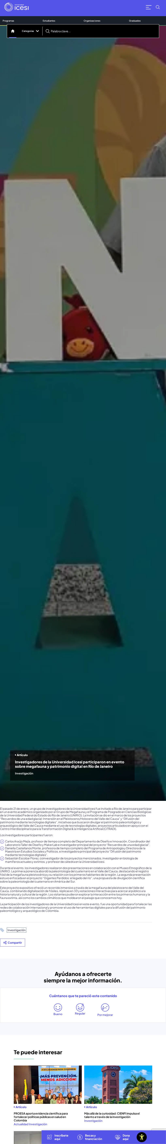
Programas (8, 20)
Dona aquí (126, 1137)
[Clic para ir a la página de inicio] (16, 7)
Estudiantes (49, 20)
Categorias (28, 30)
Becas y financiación (93, 1137)
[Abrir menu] (149, 7)
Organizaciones (92, 20)
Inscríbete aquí (61, 1137)
